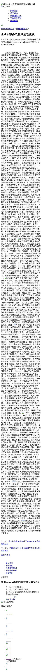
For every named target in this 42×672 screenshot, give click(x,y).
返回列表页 (5, 555)
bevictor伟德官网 (7, 29)
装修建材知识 (15, 16)
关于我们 (14, 13)
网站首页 (14, 11)
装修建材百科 (15, 18)
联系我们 (14, 21)
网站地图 (10, 597)
